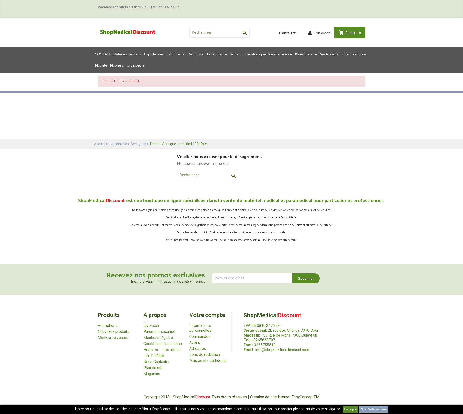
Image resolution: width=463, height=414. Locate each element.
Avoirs (194, 342)
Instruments (175, 54)
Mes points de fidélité (208, 360)
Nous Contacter (156, 361)
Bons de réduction (204, 354)
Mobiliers (117, 65)
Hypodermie (153, 54)
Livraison (151, 325)
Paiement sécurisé (159, 331)
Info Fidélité (153, 355)
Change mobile (354, 54)
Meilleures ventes (113, 337)
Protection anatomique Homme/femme (261, 54)
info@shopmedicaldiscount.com (282, 349)
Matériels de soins (127, 54)
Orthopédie (135, 65)
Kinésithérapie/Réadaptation (317, 54)
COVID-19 (102, 54)
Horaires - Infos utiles (162, 349)
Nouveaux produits (113, 331)
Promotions (107, 325)
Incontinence (217, 54)
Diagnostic (195, 54)
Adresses (197, 348)
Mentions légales (158, 337)
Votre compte (207, 315)
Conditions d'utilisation (162, 343)
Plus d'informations (373, 409)
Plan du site (153, 368)
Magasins (151, 374)
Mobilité (101, 65)
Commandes (200, 336)
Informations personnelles (200, 328)
